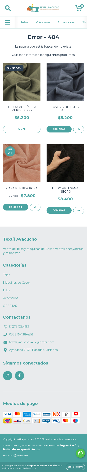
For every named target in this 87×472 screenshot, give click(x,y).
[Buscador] (8, 8)
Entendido (75, 466)
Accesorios (66, 22)
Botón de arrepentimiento (21, 449)
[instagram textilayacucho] (7, 375)
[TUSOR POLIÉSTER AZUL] (78, 129)
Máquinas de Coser (16, 282)
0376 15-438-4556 (21, 334)
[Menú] (7, 22)
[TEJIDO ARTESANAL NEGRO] (78, 210)
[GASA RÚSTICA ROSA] (35, 207)
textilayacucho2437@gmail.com (31, 342)
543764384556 (19, 327)
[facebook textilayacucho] (19, 375)
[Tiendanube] (15, 456)
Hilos (6, 290)
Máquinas (43, 22)
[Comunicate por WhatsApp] (80, 453)
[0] (78, 9)
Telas (25, 22)
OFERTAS (10, 306)
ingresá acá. (68, 445)
